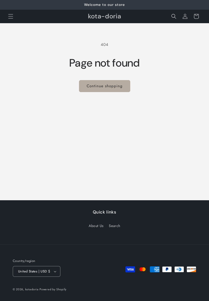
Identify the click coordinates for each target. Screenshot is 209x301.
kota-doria (31, 289)
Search (114, 225)
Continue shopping (105, 86)
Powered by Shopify (53, 289)
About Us (96, 225)
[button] (10, 16)
